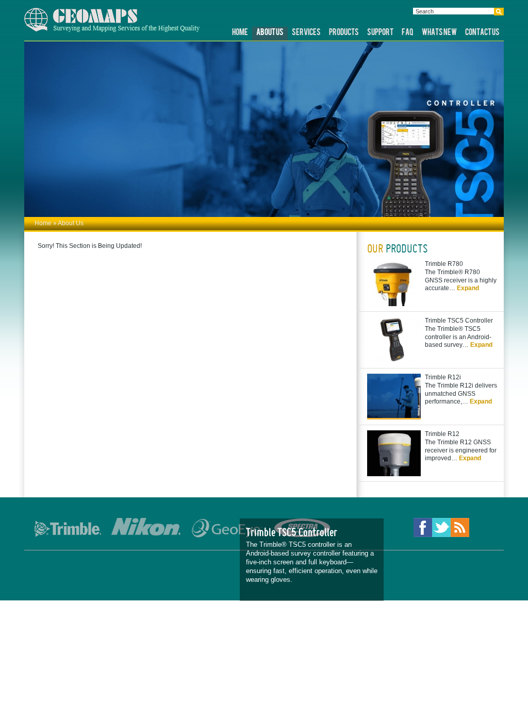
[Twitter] (441, 529)
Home (240, 33)
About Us (270, 33)
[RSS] (460, 529)
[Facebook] (423, 529)
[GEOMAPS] (112, 29)
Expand (468, 288)
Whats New (439, 33)
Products (344, 33)
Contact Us (482, 33)
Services (306, 33)
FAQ (408, 33)
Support (380, 33)
